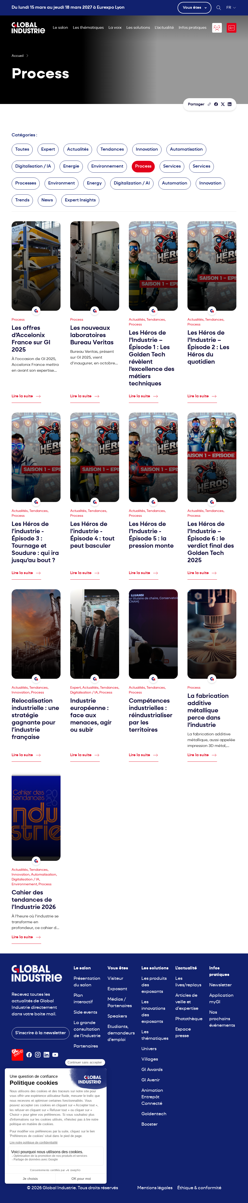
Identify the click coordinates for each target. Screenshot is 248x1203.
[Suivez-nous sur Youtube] (55, 1055)
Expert (48, 149)
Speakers (117, 1016)
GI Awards (152, 1070)
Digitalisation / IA (33, 166)
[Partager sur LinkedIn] (230, 104)
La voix (115, 28)
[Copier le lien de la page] (209, 104)
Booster (149, 1124)
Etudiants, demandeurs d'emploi (121, 1033)
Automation (174, 183)
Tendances (112, 149)
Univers (148, 1049)
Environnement (107, 166)
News (47, 200)
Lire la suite (22, 396)
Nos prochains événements (222, 1019)
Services (172, 166)
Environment (61, 183)
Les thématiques (88, 28)
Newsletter (220, 985)
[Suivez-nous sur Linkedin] (46, 1055)
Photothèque (188, 1019)
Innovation (147, 149)
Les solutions (138, 28)
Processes (25, 183)
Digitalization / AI (132, 183)
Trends (22, 200)
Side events (85, 1012)
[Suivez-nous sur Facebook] (29, 1055)
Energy (94, 183)
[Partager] (216, 104)
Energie (71, 166)
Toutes (22, 149)
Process (143, 166)
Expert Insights (80, 200)
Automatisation (186, 149)
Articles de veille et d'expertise (186, 1002)
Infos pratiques (192, 28)
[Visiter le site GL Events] (17, 1055)
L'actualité (164, 28)
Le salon (60, 28)
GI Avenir (150, 1080)
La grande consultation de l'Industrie (87, 1029)
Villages (149, 1059)
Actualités (77, 149)
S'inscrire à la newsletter (40, 1033)
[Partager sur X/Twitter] (223, 104)
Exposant (117, 989)
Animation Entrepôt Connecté (152, 1097)
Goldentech (153, 1114)
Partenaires (86, 1046)
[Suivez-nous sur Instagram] (38, 1055)
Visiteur (115, 978)
